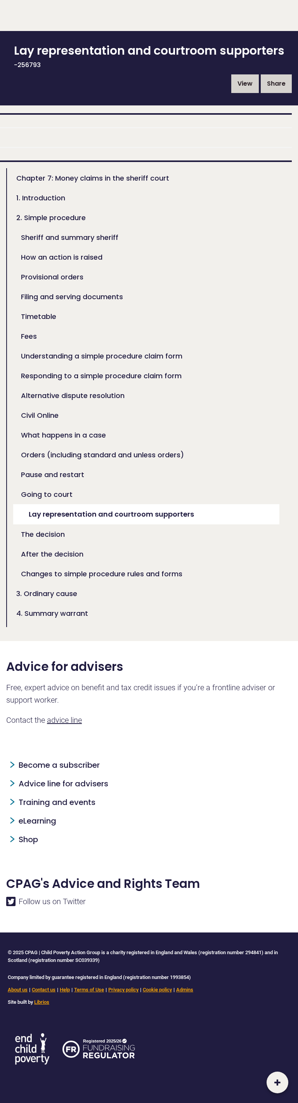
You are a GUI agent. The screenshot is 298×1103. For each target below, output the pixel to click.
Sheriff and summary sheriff (69, 237)
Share (276, 83)
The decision (43, 534)
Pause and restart (52, 474)
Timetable (38, 316)
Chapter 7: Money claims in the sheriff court (92, 178)
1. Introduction (40, 198)
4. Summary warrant (52, 613)
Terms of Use (89, 990)
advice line (64, 720)
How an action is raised (61, 257)
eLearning (37, 820)
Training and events (57, 802)
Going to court (47, 494)
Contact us (43, 990)
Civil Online (40, 415)
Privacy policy (123, 990)
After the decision (52, 554)
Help (65, 990)
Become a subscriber (59, 765)
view (245, 83)
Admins (184, 990)
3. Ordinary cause (46, 593)
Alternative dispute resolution (73, 395)
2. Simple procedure (51, 217)
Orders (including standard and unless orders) (102, 455)
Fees (29, 336)
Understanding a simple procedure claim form (101, 356)
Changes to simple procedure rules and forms (101, 574)
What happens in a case (63, 435)
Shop (28, 839)
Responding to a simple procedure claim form (101, 376)
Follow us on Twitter (52, 901)
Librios (41, 1002)
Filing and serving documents (72, 297)
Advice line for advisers (63, 783)
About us (18, 990)
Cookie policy (157, 990)
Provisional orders (52, 277)
